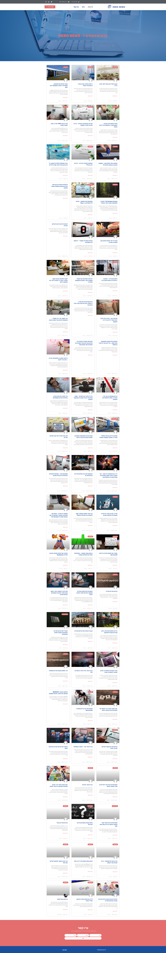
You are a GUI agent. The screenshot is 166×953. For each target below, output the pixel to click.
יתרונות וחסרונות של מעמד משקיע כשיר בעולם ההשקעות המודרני (84, 280)
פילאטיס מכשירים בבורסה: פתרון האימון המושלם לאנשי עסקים (59, 186)
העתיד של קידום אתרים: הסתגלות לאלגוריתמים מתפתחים (61, 632)
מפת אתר (64, 949)
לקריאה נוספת (65, 97)
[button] (60, 2)
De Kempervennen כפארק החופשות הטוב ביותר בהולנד (109, 202)
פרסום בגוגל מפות (62, 899)
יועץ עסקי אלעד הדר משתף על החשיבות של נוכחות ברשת (108, 709)
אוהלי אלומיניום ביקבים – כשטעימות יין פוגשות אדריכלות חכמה (108, 125)
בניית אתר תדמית (87, 785)
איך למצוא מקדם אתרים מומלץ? (58, 670)
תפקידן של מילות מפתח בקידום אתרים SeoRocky (58, 554)
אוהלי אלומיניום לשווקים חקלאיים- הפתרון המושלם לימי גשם (59, 85)
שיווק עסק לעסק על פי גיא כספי (83, 861)
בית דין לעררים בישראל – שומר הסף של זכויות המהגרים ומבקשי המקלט (83, 397)
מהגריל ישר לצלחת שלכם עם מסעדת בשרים (109, 241)
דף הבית (90, 7)
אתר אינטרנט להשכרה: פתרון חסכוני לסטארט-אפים (108, 671)
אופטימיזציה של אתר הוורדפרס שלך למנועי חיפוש (108, 785)
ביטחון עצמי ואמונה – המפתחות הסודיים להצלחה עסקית (83, 554)
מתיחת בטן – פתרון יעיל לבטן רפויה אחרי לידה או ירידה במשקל (108, 320)
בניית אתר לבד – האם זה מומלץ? (83, 746)
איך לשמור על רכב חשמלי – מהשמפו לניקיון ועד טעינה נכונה (58, 319)
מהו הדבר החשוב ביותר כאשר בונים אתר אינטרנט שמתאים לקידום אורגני (59, 592)
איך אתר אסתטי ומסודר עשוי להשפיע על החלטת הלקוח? (84, 514)
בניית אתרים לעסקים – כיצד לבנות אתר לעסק (109, 862)
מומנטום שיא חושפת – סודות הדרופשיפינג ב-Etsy (84, 202)
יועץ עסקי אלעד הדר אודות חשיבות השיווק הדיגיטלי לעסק (59, 785)
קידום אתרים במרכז (111, 591)
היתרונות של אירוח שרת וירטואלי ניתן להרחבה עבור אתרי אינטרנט (83, 303)
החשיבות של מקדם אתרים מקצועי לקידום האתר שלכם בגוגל (85, 592)
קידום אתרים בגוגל (62, 823)
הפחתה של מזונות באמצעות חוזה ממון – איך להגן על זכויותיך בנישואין (108, 343)
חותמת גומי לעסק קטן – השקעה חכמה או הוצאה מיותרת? (107, 164)
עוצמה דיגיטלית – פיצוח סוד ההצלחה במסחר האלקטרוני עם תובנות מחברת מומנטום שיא (59, 515)
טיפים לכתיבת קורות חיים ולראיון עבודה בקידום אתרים (107, 900)
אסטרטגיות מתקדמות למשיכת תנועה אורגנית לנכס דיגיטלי (84, 436)
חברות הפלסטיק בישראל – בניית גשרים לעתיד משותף (83, 124)
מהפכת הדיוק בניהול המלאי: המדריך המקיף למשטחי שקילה (108, 436)
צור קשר (76, 7)
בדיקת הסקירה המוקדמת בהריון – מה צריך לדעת (58, 359)
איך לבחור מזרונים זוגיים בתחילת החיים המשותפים (60, 397)
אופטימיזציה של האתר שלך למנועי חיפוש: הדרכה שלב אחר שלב (108, 824)
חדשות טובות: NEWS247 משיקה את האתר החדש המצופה (58, 692)
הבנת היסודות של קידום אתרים (84, 631)
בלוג (83, 7)
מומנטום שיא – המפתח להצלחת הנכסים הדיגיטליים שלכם (58, 474)
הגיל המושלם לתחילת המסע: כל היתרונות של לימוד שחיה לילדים (58, 164)
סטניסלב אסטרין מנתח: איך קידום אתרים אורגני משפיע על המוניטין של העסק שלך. (84, 343)
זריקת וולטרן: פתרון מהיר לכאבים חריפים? (85, 84)
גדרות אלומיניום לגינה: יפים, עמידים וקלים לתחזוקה (109, 631)
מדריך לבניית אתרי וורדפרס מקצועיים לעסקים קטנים (109, 514)
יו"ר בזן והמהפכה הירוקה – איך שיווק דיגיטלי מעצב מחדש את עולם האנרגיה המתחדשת (108, 475)
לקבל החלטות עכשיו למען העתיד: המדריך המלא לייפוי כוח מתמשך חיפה (58, 280)
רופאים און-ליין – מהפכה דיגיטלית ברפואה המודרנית (109, 279)
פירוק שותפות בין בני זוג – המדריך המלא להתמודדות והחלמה (109, 397)
